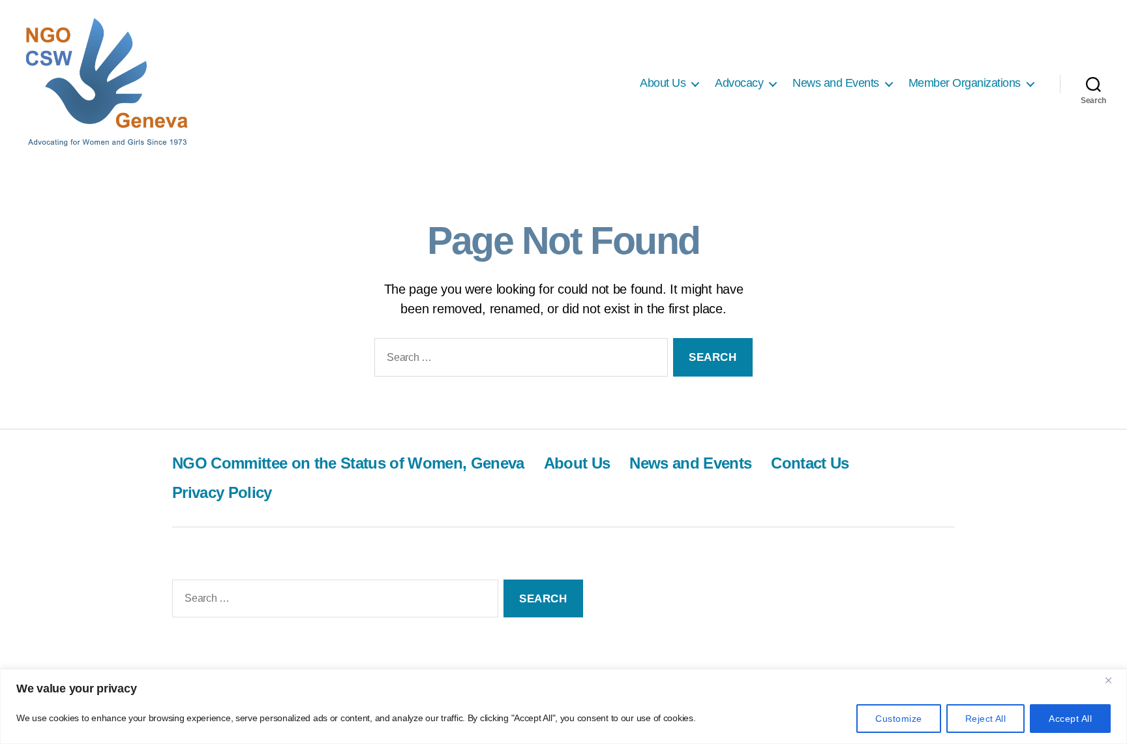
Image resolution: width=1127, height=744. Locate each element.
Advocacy (739, 82)
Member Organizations (965, 82)
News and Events (835, 82)
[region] (563, 706)
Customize (898, 718)
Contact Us (810, 463)
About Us (662, 82)
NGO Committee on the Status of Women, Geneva (348, 463)
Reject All (985, 718)
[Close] (1113, 680)
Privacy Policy (222, 492)
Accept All (1070, 718)
